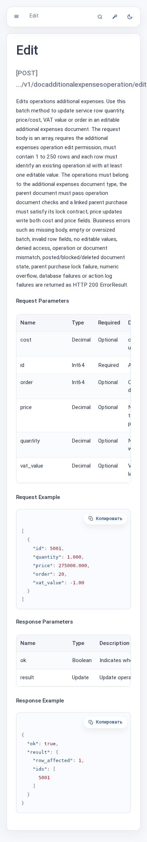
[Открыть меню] (16, 16)
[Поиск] (99, 16)
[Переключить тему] (129, 16)
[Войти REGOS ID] (114, 16)
